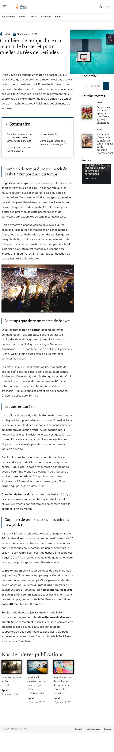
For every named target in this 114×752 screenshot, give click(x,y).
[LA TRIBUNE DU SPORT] (21, 6)
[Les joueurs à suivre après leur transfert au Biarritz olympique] (87, 112)
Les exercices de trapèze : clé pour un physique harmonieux (95, 169)
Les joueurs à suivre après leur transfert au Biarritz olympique (103, 115)
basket (36, 329)
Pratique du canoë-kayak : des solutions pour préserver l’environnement (37, 685)
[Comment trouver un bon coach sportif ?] (11, 667)
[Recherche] (101, 6)
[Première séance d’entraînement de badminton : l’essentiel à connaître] (63, 667)
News (99, 102)
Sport (4, 690)
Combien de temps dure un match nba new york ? (53, 142)
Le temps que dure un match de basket (18, 149)
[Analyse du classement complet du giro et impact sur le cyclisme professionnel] (87, 141)
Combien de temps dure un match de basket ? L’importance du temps (19, 137)
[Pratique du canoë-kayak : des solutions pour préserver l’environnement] (37, 667)
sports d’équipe (61, 197)
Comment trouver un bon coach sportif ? (11, 681)
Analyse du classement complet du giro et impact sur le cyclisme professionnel (105, 143)
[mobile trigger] (5, 6)
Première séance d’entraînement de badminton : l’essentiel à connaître (62, 685)
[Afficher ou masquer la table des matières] (49, 124)
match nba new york (51, 585)
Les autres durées (49, 134)
